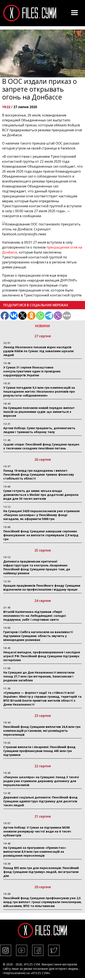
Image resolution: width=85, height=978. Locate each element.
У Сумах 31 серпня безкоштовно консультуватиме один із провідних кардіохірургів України (31, 371)
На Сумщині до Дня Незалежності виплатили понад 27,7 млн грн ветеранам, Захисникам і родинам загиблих (38, 676)
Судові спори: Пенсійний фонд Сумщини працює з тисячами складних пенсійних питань (41, 446)
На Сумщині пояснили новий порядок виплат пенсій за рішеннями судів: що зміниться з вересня (39, 412)
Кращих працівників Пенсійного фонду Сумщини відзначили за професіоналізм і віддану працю (41, 587)
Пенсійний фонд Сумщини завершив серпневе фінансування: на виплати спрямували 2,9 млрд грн (40, 535)
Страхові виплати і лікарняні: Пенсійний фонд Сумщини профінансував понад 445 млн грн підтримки (39, 751)
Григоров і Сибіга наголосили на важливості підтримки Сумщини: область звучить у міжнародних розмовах (38, 636)
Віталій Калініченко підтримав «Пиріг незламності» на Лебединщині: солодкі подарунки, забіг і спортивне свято (34, 616)
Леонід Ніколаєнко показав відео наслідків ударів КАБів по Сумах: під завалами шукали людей (38, 351)
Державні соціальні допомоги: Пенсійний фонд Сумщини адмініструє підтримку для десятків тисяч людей (40, 801)
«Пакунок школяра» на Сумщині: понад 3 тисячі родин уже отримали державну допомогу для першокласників (41, 781)
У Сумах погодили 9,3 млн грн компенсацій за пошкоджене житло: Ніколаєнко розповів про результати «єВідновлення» (39, 391)
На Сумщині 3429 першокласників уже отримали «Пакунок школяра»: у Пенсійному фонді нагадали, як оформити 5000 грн (41, 515)
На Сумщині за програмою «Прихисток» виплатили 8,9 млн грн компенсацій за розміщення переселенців (34, 851)
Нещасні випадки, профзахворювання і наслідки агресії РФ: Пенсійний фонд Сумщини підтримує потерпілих (41, 656)
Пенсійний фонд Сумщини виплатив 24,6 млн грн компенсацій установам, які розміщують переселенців (41, 730)
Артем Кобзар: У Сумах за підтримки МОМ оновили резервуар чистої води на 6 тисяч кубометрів (37, 831)
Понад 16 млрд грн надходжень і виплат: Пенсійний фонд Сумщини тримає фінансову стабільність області (38, 474)
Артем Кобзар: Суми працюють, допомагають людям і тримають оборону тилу (39, 430)
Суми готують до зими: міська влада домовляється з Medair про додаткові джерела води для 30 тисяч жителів (40, 495)
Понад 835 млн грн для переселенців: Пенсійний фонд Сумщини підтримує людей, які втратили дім (41, 872)
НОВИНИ (42, 326)
